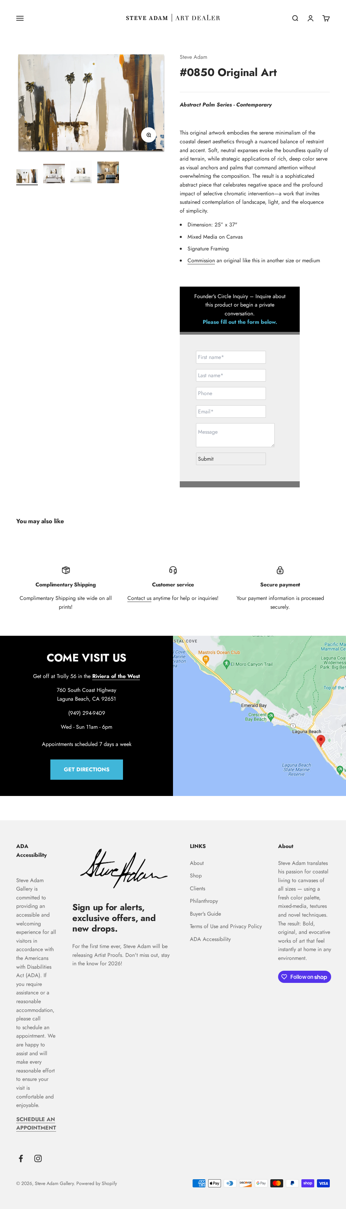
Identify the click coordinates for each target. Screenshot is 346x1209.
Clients (197, 888)
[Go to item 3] (81, 173)
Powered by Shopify (96, 1183)
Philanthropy (204, 901)
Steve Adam (193, 57)
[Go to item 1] (27, 177)
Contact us (139, 598)
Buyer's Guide (205, 914)
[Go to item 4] (108, 173)
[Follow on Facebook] (20, 1158)
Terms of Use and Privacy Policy (226, 926)
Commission (201, 260)
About (197, 863)
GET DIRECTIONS (86, 769)
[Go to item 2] (54, 174)
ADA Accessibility (210, 939)
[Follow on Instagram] (38, 1158)
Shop (196, 875)
